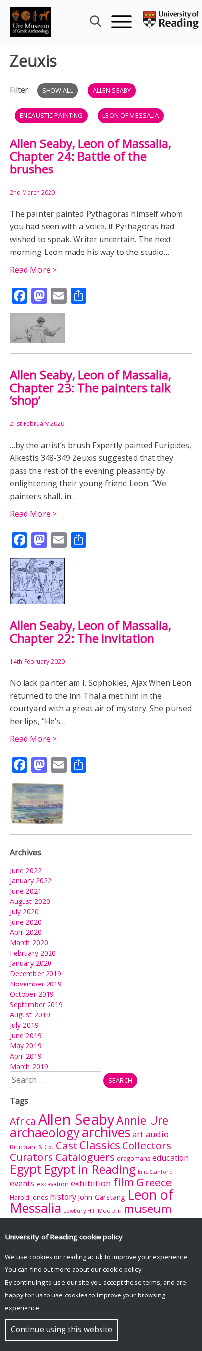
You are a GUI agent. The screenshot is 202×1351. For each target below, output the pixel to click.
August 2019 (30, 1014)
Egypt (26, 1169)
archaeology (45, 1132)
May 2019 (26, 1045)
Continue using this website (61, 1329)
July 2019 (24, 1025)
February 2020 (33, 952)
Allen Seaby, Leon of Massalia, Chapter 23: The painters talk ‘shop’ (90, 387)
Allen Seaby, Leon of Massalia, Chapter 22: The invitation (90, 631)
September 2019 (36, 1004)
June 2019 (26, 1035)
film (123, 1182)
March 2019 (29, 1066)
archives (106, 1132)
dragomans (134, 1158)
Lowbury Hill (79, 1211)
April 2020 (26, 932)
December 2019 (35, 973)
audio (157, 1134)
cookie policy (122, 1269)
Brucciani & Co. (32, 1146)
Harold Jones (29, 1197)
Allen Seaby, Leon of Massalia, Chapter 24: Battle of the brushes (90, 156)
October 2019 (32, 994)
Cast (66, 1145)
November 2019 (36, 983)
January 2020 (30, 963)
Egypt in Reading (90, 1169)
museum (148, 1208)
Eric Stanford (155, 1171)
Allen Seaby (112, 90)
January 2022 (30, 880)
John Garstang (101, 1197)
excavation (53, 1184)
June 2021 (26, 891)
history (63, 1196)
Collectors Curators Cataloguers (90, 1151)
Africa (23, 1121)
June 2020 (26, 922)
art (137, 1134)
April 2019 (26, 1056)
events (22, 1183)
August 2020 (30, 901)
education (170, 1158)
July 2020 (24, 911)
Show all (57, 90)
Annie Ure (142, 1120)
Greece (154, 1182)
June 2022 (26, 870)
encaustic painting (51, 115)
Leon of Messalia (130, 115)
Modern (110, 1210)
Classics (99, 1145)
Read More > (33, 269)
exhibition (91, 1183)
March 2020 (29, 942)
